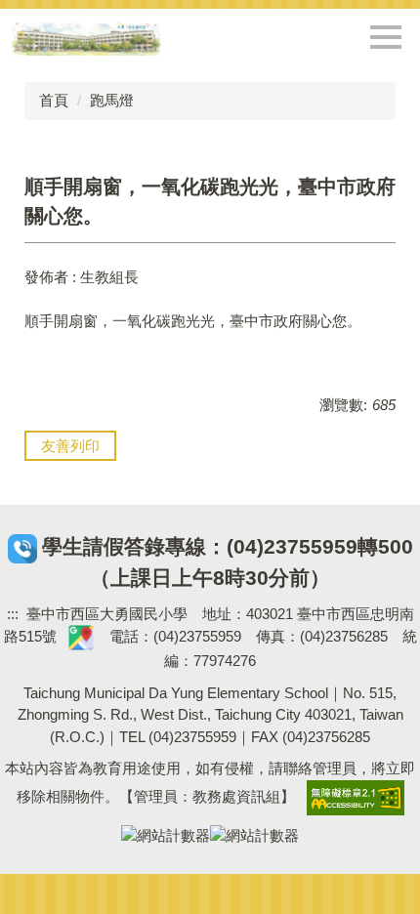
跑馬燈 (112, 100)
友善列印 (70, 445)
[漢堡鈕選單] (385, 37)
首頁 (53, 100)
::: (13, 613)
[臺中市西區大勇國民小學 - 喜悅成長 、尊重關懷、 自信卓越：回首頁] (86, 38)
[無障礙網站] (355, 796)
